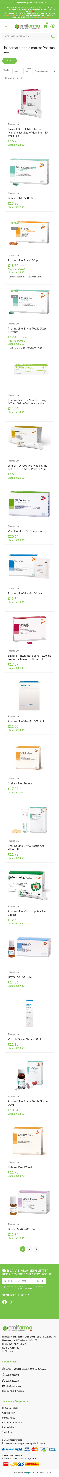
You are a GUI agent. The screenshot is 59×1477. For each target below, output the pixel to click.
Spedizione (7, 1432)
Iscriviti (40, 1281)
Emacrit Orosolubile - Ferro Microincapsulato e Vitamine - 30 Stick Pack (28, 132)
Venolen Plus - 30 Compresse (25, 531)
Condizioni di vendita (12, 1423)
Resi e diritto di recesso (13, 1391)
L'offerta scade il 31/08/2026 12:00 (25, 277)
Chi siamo (9, 1351)
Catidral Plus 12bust (20, 1167)
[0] (45, 26)
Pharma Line (13, 124)
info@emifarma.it (13, 1386)
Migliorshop (30, 1473)
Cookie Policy (8, 1413)
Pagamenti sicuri (10, 1408)
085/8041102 (12, 1375)
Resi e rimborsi (9, 1427)
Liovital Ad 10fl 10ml (20, 977)
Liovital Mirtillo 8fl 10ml (22, 1229)
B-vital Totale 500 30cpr (22, 198)
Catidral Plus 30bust (20, 783)
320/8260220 (12, 1381)
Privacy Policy (8, 1418)
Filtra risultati (9, 62)
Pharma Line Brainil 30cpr (23, 260)
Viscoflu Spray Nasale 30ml (24, 1039)
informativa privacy (29, 1287)
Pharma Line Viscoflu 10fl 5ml (26, 721)
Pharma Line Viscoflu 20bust (25, 593)
